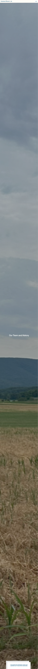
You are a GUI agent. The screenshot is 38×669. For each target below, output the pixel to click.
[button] (36, 1)
